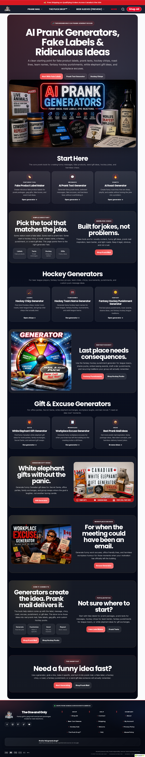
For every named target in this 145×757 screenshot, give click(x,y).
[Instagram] (12, 724)
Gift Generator (41, 500)
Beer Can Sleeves (74, 721)
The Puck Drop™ (74, 732)
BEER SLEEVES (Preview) (89, 9)
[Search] (123, 9)
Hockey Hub (74, 727)
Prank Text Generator (75, 76)
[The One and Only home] (9, 715)
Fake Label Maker (95, 629)
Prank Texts (114, 629)
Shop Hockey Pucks (115, 376)
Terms (127, 751)
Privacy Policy (129, 727)
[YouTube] (29, 724)
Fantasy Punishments (92, 376)
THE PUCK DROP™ (58, 9)
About (129, 716)
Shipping (101, 721)
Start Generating (63, 685)
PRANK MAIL (34, 9)
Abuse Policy (129, 732)
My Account (129, 721)
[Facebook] (7, 724)
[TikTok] (23, 724)
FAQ (101, 732)
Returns (102, 727)
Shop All (134, 9)
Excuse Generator (103, 566)
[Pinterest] (18, 724)
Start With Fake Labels (51, 76)
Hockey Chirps (97, 76)
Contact (102, 716)
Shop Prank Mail (104, 252)
